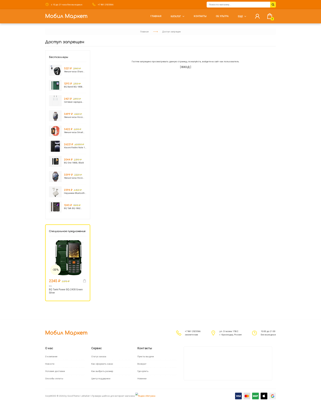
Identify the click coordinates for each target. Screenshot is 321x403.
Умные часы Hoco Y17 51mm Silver (73, 117)
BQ (50, 286)
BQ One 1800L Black (74, 162)
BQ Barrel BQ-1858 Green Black (73, 86)
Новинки (141, 378)
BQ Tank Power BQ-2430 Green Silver (66, 291)
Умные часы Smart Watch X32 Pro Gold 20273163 (74, 132)
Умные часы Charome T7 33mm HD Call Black (75, 71)
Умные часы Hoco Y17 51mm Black (73, 178)
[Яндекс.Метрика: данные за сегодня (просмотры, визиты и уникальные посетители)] (145, 396)
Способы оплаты (54, 378)
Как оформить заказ (102, 364)
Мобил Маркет (66, 16)
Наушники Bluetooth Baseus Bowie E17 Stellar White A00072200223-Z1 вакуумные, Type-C (74, 193)
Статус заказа (98, 356)
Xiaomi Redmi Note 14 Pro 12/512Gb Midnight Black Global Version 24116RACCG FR (75, 147)
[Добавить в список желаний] (82, 244)
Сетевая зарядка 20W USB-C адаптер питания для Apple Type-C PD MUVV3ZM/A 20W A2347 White (74, 102)
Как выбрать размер (102, 371)
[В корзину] (84, 281)
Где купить (142, 371)
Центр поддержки (100, 378)
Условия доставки (55, 371)
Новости (49, 364)
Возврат (141, 364)
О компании (51, 356)
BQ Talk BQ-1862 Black (72, 208)
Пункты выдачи (145, 356)
